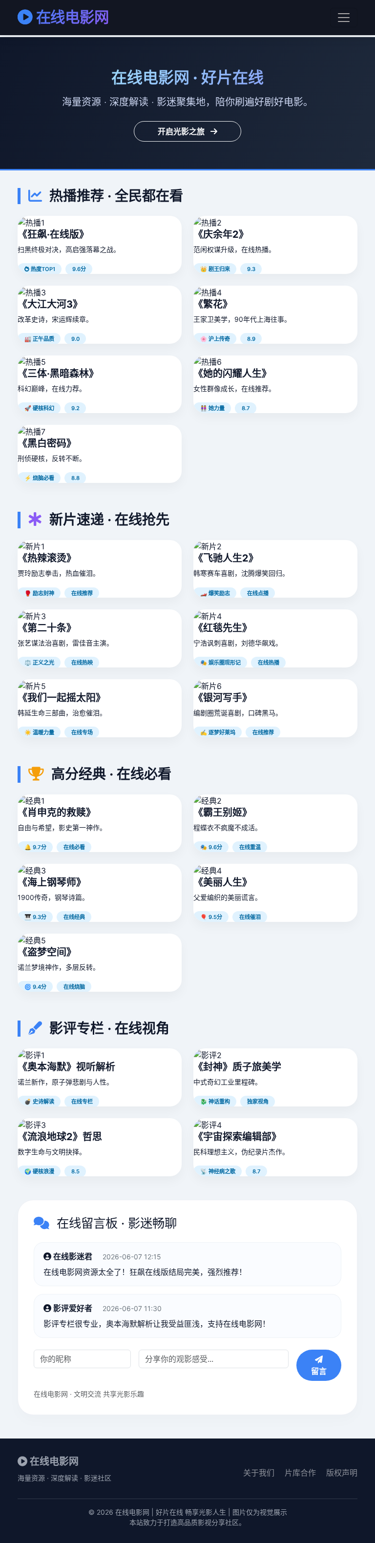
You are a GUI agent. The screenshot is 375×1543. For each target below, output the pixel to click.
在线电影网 (72, 17)
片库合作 (300, 1473)
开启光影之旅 (182, 131)
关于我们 (258, 1473)
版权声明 (341, 1473)
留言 (319, 1371)
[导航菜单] (343, 17)
